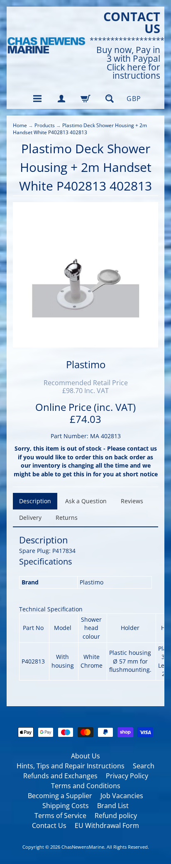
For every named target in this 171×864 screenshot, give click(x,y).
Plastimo (85, 364)
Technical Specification (51, 609)
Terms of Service (60, 815)
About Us (85, 755)
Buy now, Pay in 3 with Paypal (128, 54)
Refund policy (116, 815)
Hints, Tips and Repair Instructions (71, 765)
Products (44, 125)
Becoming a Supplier (60, 795)
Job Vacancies (121, 795)
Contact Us (49, 825)
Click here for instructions (133, 71)
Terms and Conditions (85, 785)
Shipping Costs (65, 805)
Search (143, 765)
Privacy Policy (127, 775)
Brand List (113, 805)
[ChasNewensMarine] (46, 45)
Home (20, 125)
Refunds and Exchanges (60, 775)
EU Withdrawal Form (107, 825)
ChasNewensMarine (82, 847)
